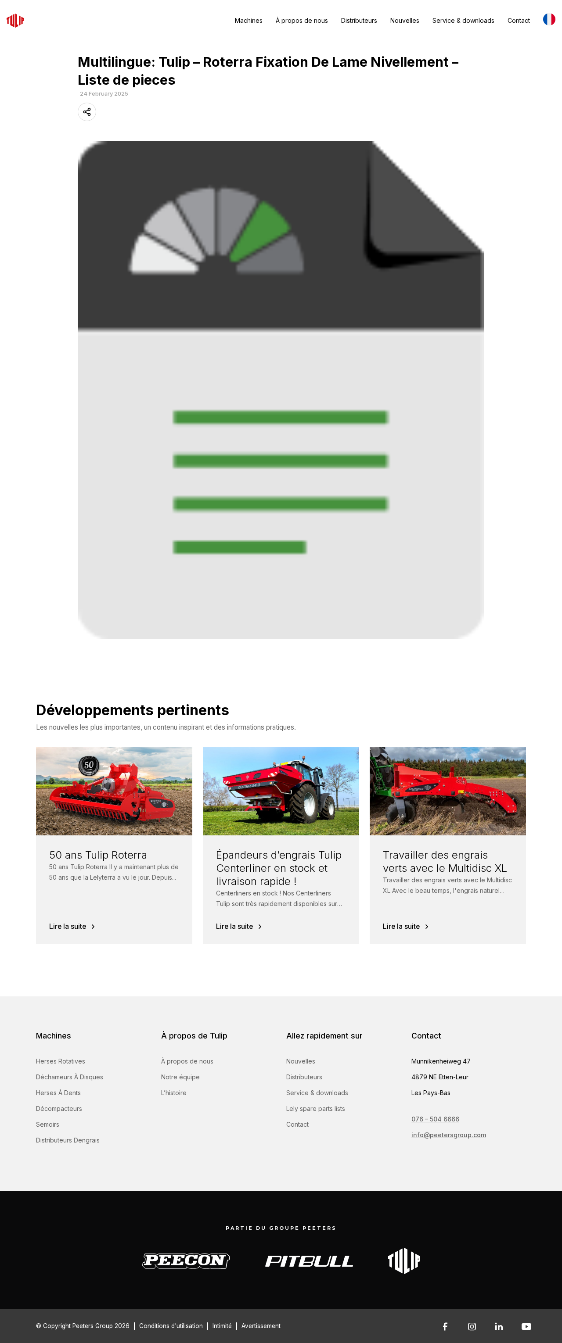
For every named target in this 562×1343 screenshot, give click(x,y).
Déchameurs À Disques (69, 1077)
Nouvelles (404, 20)
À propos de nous (302, 20)
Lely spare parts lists (315, 1108)
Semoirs (47, 1124)
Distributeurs (359, 20)
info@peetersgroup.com (448, 1135)
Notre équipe (180, 1077)
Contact (519, 20)
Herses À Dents (58, 1092)
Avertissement (261, 1325)
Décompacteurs (59, 1108)
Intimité (222, 1325)
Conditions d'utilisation (171, 1325)
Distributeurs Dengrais (68, 1140)
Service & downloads (463, 20)
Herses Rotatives (60, 1061)
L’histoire (174, 1092)
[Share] (87, 112)
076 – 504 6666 (435, 1119)
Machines (249, 20)
